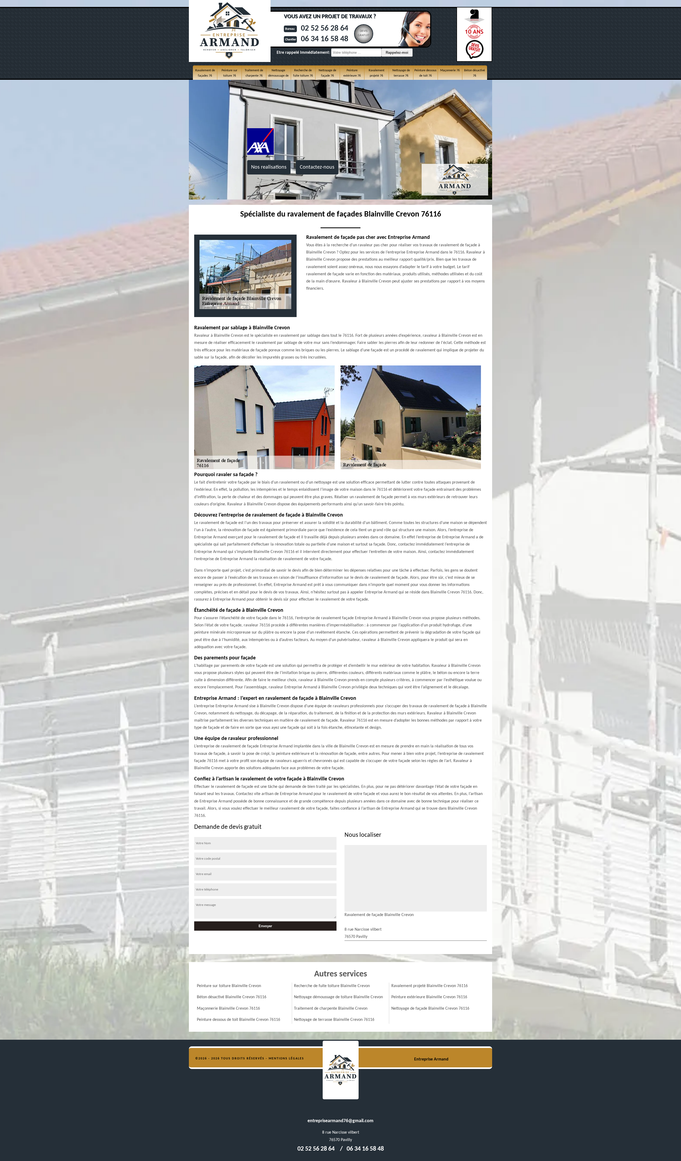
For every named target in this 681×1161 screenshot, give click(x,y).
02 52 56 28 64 (324, 28)
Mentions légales (286, 1058)
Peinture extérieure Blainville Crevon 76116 (429, 997)
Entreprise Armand (431, 1059)
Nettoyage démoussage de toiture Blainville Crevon (338, 997)
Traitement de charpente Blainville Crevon (330, 1008)
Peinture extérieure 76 (352, 73)
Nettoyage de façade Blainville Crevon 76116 (430, 1008)
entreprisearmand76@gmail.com (340, 1120)
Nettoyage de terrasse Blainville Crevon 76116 (334, 1020)
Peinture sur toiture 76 (229, 73)
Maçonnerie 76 (450, 70)
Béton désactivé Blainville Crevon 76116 (231, 997)
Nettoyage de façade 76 (327, 73)
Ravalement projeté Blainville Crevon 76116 (429, 986)
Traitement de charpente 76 (254, 73)
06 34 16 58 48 (324, 39)
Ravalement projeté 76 (376, 73)
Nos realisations (268, 167)
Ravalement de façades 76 (205, 73)
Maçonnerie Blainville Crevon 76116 (228, 1008)
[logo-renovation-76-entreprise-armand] (341, 1070)
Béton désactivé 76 (474, 73)
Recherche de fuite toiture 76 (303, 73)
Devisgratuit (363, 33)
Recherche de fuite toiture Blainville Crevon (332, 986)
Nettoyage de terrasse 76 (401, 73)
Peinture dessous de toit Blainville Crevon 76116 (238, 1020)
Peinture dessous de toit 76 (425, 73)
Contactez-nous (317, 167)
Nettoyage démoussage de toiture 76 (278, 76)
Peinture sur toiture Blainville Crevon (229, 986)
